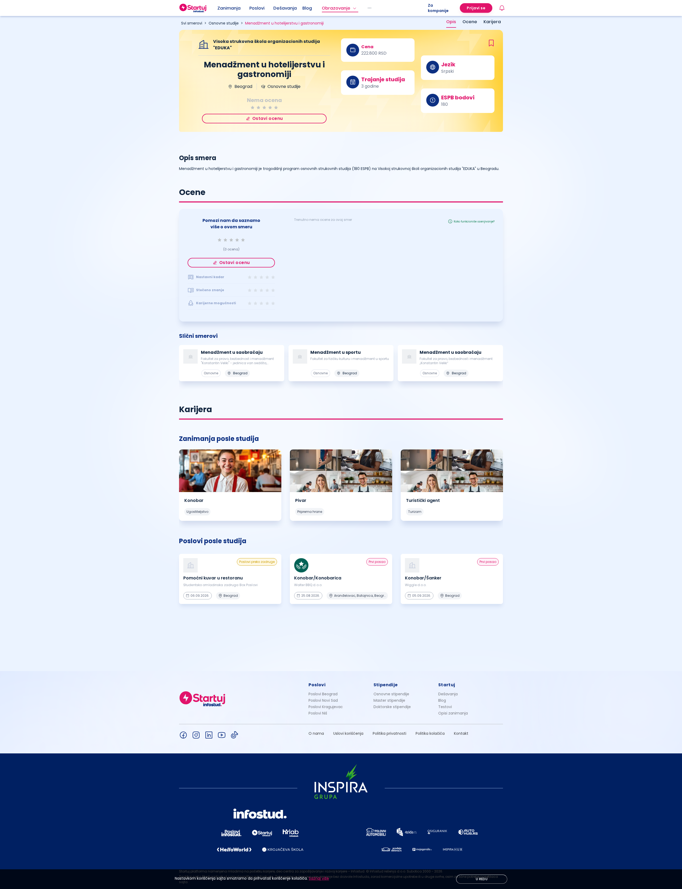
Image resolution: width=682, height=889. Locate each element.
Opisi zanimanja (453, 713)
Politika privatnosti (389, 733)
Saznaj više (319, 878)
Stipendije (386, 685)
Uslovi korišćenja (348, 733)
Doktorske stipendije (392, 706)
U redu (482, 879)
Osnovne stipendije (391, 694)
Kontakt (461, 733)
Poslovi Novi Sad (323, 700)
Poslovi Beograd (323, 694)
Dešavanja (448, 694)
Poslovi (257, 8)
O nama (316, 733)
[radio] (252, 107)
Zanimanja (229, 8)
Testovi (445, 706)
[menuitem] (233, 8)
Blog (307, 8)
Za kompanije (438, 8)
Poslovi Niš (317, 713)
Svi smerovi (191, 23)
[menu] (322, 8)
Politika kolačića (430, 733)
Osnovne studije (224, 23)
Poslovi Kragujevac (325, 706)
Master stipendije (389, 700)
